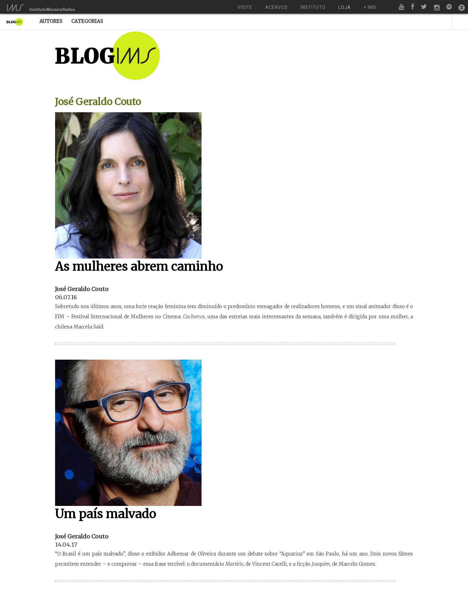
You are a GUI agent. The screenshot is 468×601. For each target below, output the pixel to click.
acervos (276, 7)
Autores (50, 21)
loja (344, 7)
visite (245, 7)
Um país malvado (105, 513)
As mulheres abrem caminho (139, 266)
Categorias (87, 21)
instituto (313, 7)
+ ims (370, 7)
